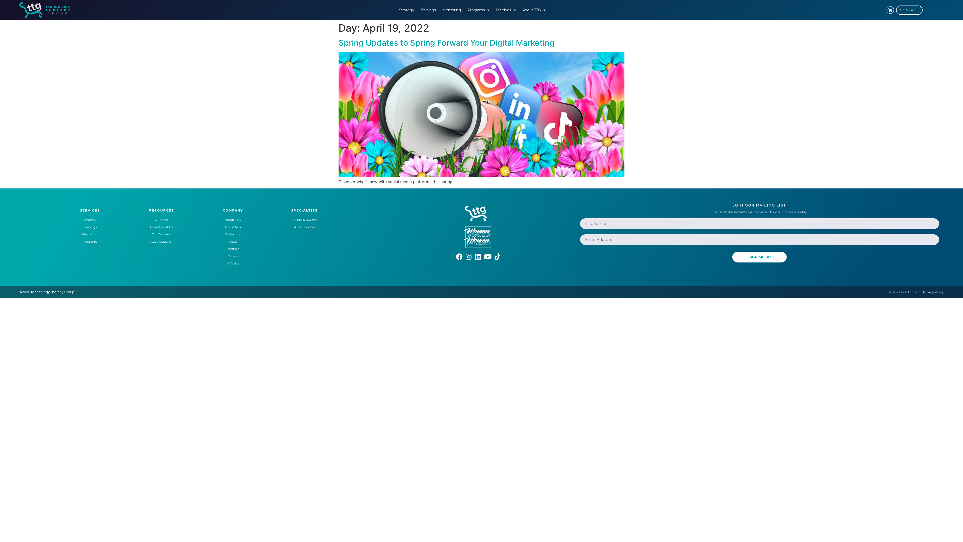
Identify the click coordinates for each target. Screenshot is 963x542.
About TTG (531, 10)
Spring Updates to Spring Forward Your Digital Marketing (446, 43)
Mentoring (451, 10)
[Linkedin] (478, 256)
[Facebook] (459, 256)
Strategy (406, 10)
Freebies (503, 10)
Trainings (428, 10)
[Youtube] (488, 256)
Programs (476, 10)
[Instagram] (468, 256)
